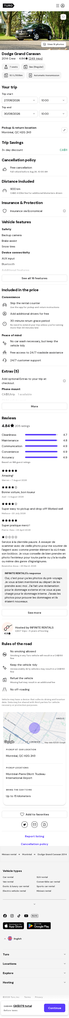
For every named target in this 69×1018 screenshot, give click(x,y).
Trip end (6, 107)
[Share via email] (34, 824)
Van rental (8, 882)
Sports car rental (46, 886)
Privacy (39, 997)
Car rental (8, 877)
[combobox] (64, 130)
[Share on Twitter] (24, 824)
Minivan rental (9, 854)
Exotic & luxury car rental (16, 886)
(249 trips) (35, 58)
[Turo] (9, 6)
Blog (34, 916)
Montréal (27, 854)
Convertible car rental (48, 882)
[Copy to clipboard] (44, 824)
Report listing (34, 836)
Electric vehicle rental (14, 891)
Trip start (7, 93)
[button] (60, 5)
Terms (27, 997)
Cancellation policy (34, 844)
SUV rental (42, 877)
